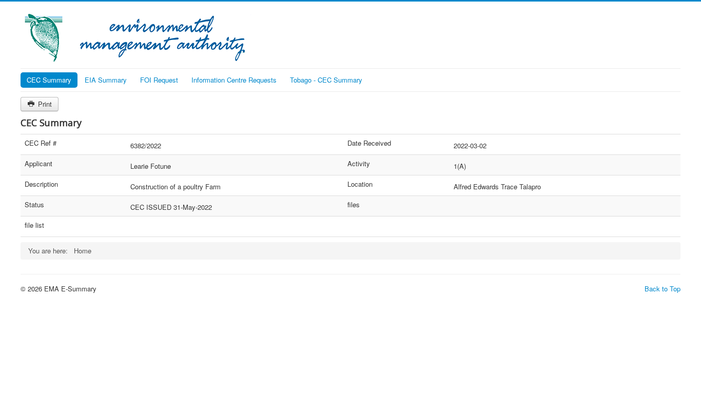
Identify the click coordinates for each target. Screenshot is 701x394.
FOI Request (159, 80)
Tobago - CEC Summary (326, 80)
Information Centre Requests (234, 80)
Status (34, 204)
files (353, 204)
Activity (358, 163)
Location (360, 184)
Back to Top (662, 288)
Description (41, 184)
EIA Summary (106, 80)
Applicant (38, 163)
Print (44, 104)
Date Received (369, 143)
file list (34, 225)
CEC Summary (49, 80)
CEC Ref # (40, 143)
